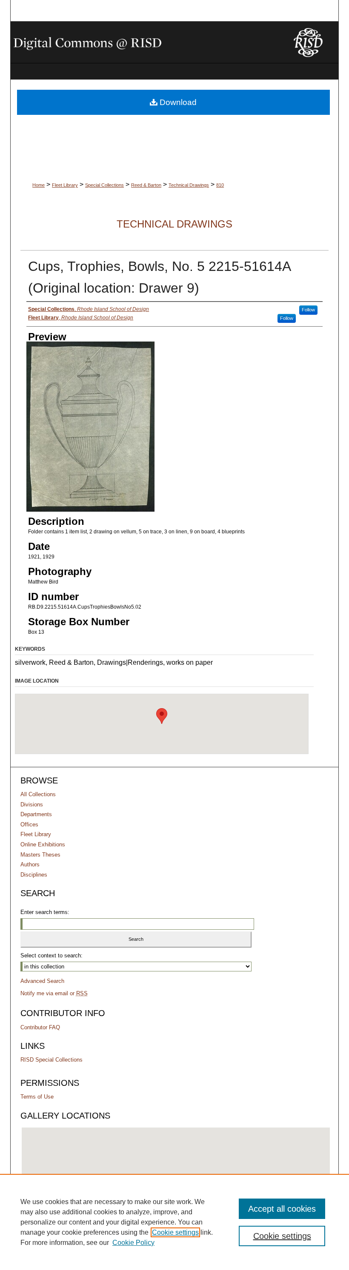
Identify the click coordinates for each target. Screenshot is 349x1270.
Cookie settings (175, 1232)
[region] (174, 1222)
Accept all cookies (282, 1208)
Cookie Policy (133, 1242)
